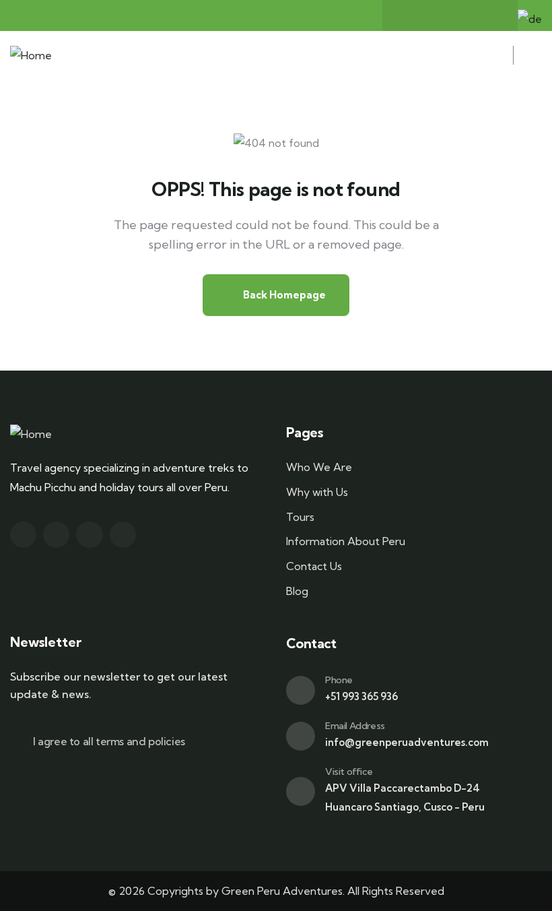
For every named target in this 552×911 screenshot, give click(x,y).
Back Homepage (283, 294)
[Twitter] (437, 15)
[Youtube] (489, 15)
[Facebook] (410, 15)
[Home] (31, 55)
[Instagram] (463, 15)
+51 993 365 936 (361, 696)
